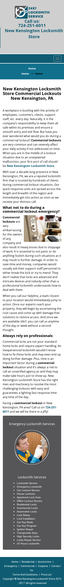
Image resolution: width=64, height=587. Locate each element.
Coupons (43, 566)
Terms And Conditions (25, 574)
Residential (28, 561)
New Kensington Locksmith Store (30, 166)
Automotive (44, 561)
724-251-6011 (32, 25)
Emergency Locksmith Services (32, 424)
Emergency (10, 566)
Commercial (27, 566)
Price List (46, 574)
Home (25, 73)
